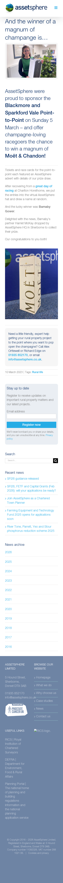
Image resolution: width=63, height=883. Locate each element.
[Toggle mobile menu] (56, 7)
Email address (16, 411)
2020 (8, 609)
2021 (8, 599)
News (40, 708)
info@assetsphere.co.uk (24, 359)
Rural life (37, 372)
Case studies (44, 701)
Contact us (43, 716)
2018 (8, 628)
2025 (8, 561)
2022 (8, 590)
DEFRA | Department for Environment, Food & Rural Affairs (15, 768)
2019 (8, 618)
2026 (8, 552)
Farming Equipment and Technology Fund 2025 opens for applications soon (30, 515)
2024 (8, 571)
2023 (8, 580)
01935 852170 (18, 355)
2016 (8, 646)
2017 (8, 637)
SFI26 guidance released (23, 478)
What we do (44, 685)
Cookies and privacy (38, 853)
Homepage (43, 677)
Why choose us (46, 693)
